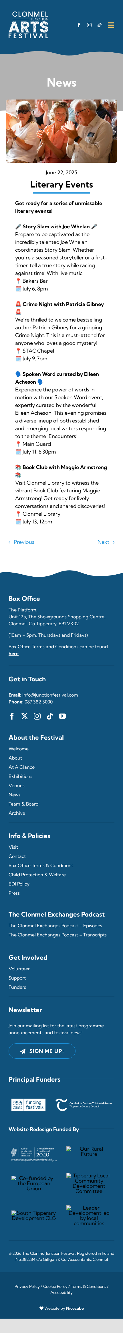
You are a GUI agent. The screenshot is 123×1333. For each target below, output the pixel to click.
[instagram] (89, 25)
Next (103, 542)
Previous (24, 542)
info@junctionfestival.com (50, 695)
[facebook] (79, 25)
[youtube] (62, 716)
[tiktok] (99, 25)
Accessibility (61, 1292)
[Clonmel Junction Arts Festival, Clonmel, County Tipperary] (28, 14)
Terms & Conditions (88, 1286)
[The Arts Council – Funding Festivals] (28, 1101)
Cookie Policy (55, 1286)
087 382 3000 (39, 702)
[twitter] (24, 716)
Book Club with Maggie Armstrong (65, 467)
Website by (64, 1308)
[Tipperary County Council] (83, 1101)
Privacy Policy (27, 1286)
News (61, 82)
